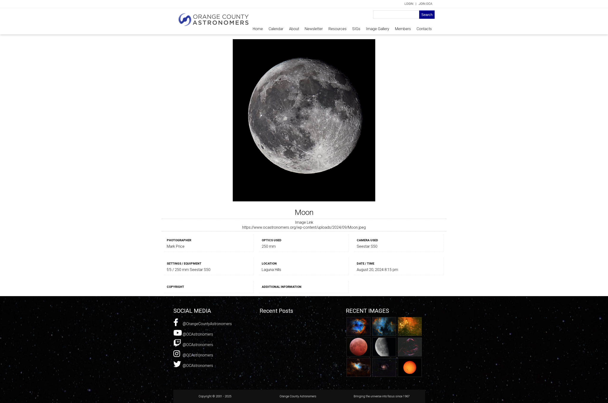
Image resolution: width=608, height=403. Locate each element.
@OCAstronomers (197, 334)
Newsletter (314, 29)
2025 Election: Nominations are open (290, 333)
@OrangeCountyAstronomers (207, 324)
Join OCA (425, 3)
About (294, 29)
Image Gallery (377, 29)
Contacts (424, 29)
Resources (337, 29)
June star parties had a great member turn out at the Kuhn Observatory (291, 341)
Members (403, 29)
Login (408, 3)
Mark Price (176, 246)
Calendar (276, 29)
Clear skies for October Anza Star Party (292, 328)
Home (258, 29)
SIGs (356, 29)
